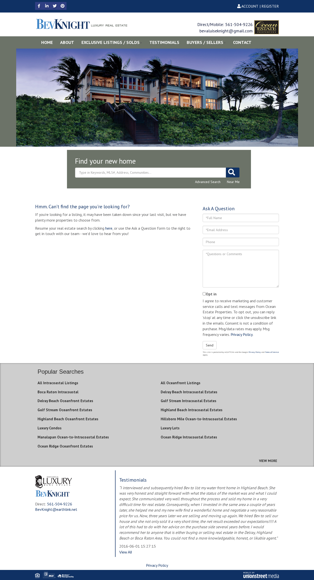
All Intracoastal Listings (58, 383)
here (108, 228)
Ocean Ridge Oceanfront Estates (65, 446)
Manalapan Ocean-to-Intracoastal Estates (73, 437)
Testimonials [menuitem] (164, 42)
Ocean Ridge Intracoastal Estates (189, 437)
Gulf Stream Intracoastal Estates (188, 400)
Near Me (233, 182)
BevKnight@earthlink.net (56, 509)
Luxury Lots (170, 428)
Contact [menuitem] (242, 42)
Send (209, 345)
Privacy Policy (242, 334)
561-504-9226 (239, 24)
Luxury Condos (50, 428)
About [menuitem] (67, 42)
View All (125, 552)
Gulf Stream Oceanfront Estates (65, 410)
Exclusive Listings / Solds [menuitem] (110, 42)
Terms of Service (272, 352)
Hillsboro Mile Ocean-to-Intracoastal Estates (199, 419)
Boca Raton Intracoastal (58, 392)
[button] (232, 172)
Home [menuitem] (47, 42)
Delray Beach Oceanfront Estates (65, 400)
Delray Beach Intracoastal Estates (189, 392)
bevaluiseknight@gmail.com (226, 31)
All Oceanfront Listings (180, 383)
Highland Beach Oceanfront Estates (68, 419)
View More (268, 461)
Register (270, 6)
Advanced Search (208, 182)
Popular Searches (61, 371)
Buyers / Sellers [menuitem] (205, 42)
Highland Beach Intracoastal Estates (191, 410)
